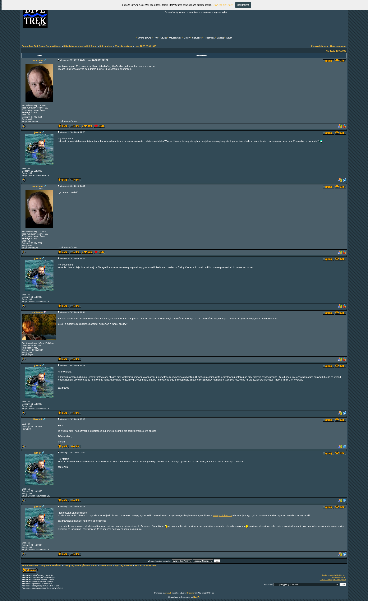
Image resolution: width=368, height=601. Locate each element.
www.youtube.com (222, 515)
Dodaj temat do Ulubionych (334, 575)
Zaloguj (220, 38)
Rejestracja (209, 38)
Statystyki (196, 38)
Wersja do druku (339, 577)
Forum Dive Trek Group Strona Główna (41, 46)
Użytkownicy (175, 38)
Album (229, 38)
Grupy (187, 38)
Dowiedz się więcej (223, 4)
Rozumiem (243, 4)
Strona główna (144, 38)
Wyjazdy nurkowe (123, 46)
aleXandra (37, 312)
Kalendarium (105, 46)
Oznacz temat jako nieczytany (333, 579)
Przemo (190, 593)
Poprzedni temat (319, 46)
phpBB (168, 593)
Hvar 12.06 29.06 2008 (145, 46)
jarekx (37, 132)
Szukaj (163, 38)
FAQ (156, 38)
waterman (37, 60)
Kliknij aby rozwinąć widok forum (80, 46)
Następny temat (338, 46)
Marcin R (38, 419)
